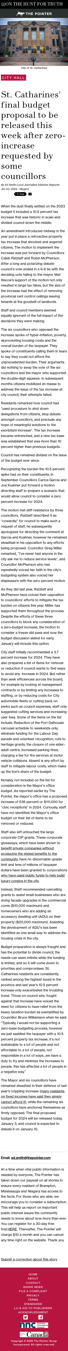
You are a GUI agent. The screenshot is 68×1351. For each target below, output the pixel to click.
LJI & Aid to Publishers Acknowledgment (33, 1310)
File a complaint (33, 1291)
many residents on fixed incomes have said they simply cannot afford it (32, 1096)
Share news (33, 1287)
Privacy (33, 1295)
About (33, 1278)
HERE (12, 1229)
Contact (33, 1282)
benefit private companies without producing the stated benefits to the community (29, 853)
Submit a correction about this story (29, 1259)
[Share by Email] (30, 194)
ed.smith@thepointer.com (31, 1158)
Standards (33, 1304)
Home (33, 1274)
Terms (33, 1299)
